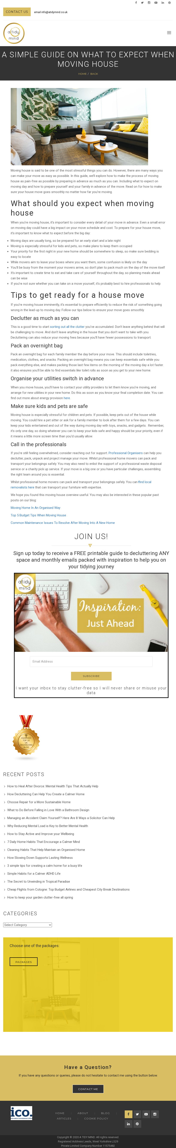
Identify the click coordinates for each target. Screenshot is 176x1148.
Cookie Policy (96, 1118)
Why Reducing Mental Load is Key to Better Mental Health (47, 826)
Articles (64, 1118)
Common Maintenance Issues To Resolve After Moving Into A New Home (63, 523)
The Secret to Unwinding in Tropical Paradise (38, 881)
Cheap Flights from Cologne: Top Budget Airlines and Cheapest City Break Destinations (68, 889)
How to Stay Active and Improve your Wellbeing (40, 834)
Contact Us (17, 12)
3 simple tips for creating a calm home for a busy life (44, 866)
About (82, 1113)
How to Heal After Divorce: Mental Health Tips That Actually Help (52, 786)
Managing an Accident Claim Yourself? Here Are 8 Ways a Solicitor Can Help (61, 818)
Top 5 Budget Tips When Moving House (38, 515)
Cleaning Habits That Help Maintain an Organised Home (46, 850)
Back (94, 73)
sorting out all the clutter (67, 327)
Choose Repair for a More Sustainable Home (39, 802)
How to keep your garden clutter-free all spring (40, 897)
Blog (105, 1113)
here (67, 398)
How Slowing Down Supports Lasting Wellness (40, 858)
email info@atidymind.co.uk (50, 12)
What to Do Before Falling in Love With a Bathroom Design (48, 810)
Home (82, 73)
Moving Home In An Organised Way (35, 508)
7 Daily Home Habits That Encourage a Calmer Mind (43, 842)
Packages (23, 962)
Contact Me (88, 1089)
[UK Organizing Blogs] (26, 738)
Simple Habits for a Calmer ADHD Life (34, 874)
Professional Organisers (126, 453)
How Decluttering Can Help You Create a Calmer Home (46, 794)
